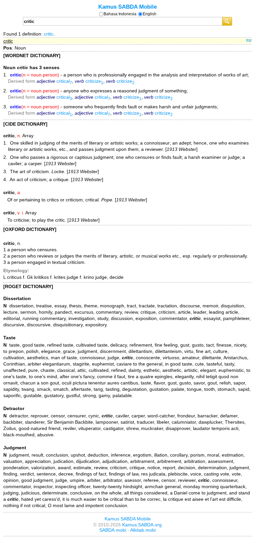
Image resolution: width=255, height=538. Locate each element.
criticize (94, 81)
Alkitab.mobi (143, 530)
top (249, 40)
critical (64, 81)
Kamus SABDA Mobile (127, 6)
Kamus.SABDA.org (142, 524)
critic (48, 34)
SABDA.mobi (112, 530)
